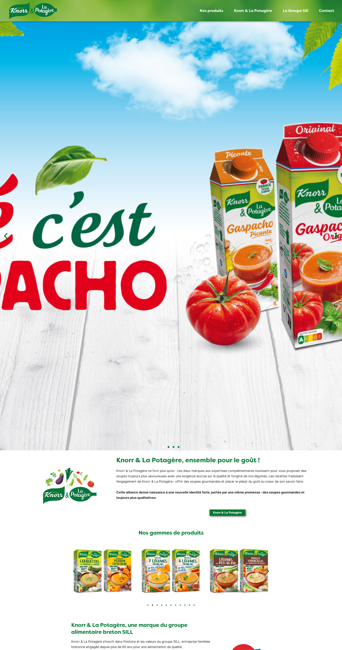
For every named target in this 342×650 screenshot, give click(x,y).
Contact (326, 10)
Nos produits (211, 10)
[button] (6, 236)
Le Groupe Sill (295, 10)
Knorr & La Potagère (253, 10)
